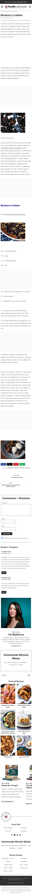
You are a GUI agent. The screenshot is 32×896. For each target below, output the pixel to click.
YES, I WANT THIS (16, 457)
